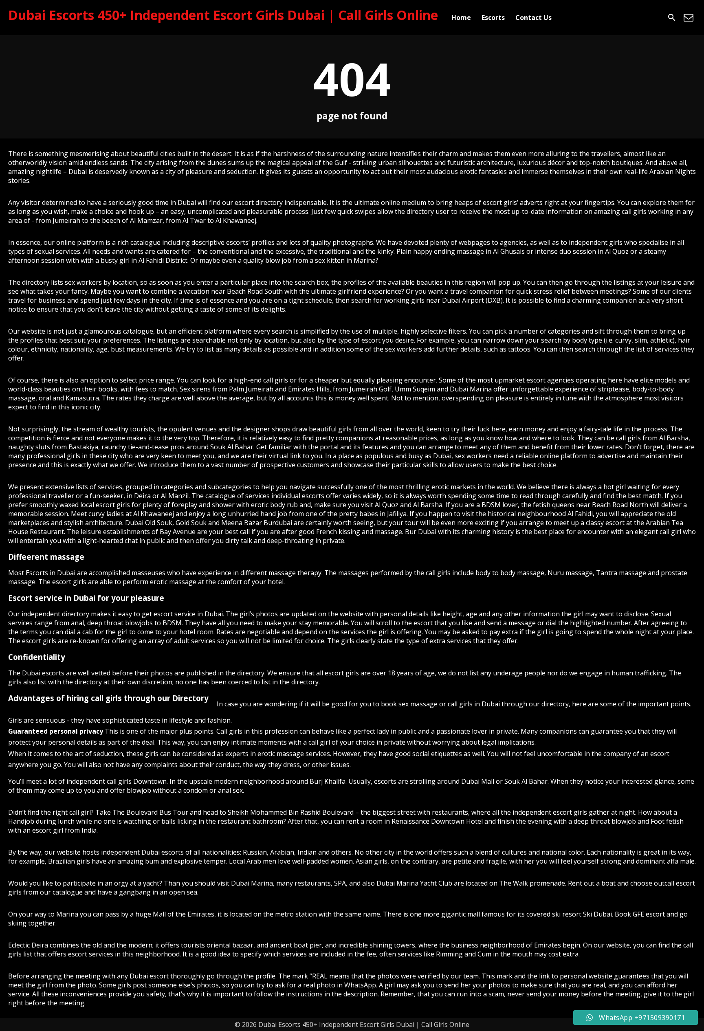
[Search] (671, 17)
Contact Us (533, 17)
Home (461, 17)
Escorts (493, 17)
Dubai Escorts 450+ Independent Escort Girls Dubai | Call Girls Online (223, 15)
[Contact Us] (688, 17)
